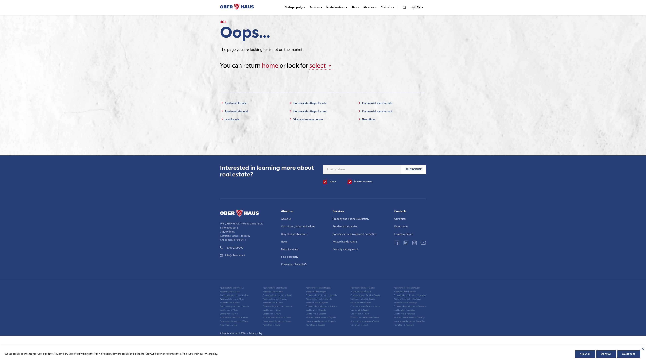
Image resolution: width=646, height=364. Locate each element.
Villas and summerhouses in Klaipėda (321, 318)
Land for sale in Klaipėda (316, 310)
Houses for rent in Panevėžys (405, 303)
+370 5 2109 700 (234, 248)
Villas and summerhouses (308, 119)
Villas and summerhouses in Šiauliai (365, 318)
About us (368, 7)
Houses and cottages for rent (310, 111)
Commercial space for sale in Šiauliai (365, 295)
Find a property (294, 7)
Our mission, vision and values (298, 226)
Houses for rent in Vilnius (230, 303)
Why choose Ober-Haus (294, 234)
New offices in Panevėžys (404, 325)
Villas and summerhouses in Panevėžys (409, 318)
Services (314, 7)
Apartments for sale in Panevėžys (407, 288)
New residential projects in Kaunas (277, 321)
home (270, 66)
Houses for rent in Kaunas (273, 303)
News (355, 7)
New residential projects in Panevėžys (409, 321)
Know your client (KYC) (294, 264)
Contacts (386, 7)
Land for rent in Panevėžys (404, 314)
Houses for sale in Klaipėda (316, 292)
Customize (629, 354)
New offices (368, 119)
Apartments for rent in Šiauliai (363, 299)
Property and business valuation (351, 219)
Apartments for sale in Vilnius (232, 288)
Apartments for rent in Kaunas (275, 299)
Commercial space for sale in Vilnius (234, 295)
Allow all (585, 354)
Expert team (401, 226)
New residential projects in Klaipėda (320, 321)
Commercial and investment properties (354, 234)
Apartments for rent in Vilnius (232, 299)
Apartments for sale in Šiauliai (363, 288)
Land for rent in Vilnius (229, 314)
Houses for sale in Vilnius (230, 292)
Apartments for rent (236, 111)
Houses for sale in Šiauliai (361, 292)
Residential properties (345, 226)
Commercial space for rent (377, 111)
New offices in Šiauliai (359, 325)
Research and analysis (345, 241)
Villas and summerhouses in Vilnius (234, 318)
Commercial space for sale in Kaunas (277, 295)
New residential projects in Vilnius (234, 321)
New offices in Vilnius (228, 325)
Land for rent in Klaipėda (316, 314)
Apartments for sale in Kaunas (275, 288)
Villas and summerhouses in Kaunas (277, 318)
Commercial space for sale (377, 103)
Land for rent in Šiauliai (360, 314)
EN (418, 7)
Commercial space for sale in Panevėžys (410, 295)
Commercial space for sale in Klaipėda (321, 295)
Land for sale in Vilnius (229, 310)
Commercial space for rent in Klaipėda (321, 307)
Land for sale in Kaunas (272, 310)
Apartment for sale (235, 103)
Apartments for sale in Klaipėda (318, 288)
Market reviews (335, 7)
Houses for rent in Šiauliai (361, 303)
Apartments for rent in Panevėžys (407, 299)
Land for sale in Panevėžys (404, 310)
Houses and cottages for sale (309, 103)
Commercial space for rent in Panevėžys (410, 307)
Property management (345, 249)
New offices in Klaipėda (315, 325)
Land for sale (232, 119)
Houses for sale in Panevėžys (405, 292)
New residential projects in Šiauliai (365, 321)
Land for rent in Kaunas (272, 314)
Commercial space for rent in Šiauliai (365, 307)
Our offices (400, 219)
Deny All (606, 354)
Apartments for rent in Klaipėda (319, 299)
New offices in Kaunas (271, 325)
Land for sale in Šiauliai (360, 310)
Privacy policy (255, 333)
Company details (403, 234)
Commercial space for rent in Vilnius (234, 307)
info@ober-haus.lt (235, 255)
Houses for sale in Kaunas (273, 292)
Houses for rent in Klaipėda (317, 303)
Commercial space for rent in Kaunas (277, 307)
